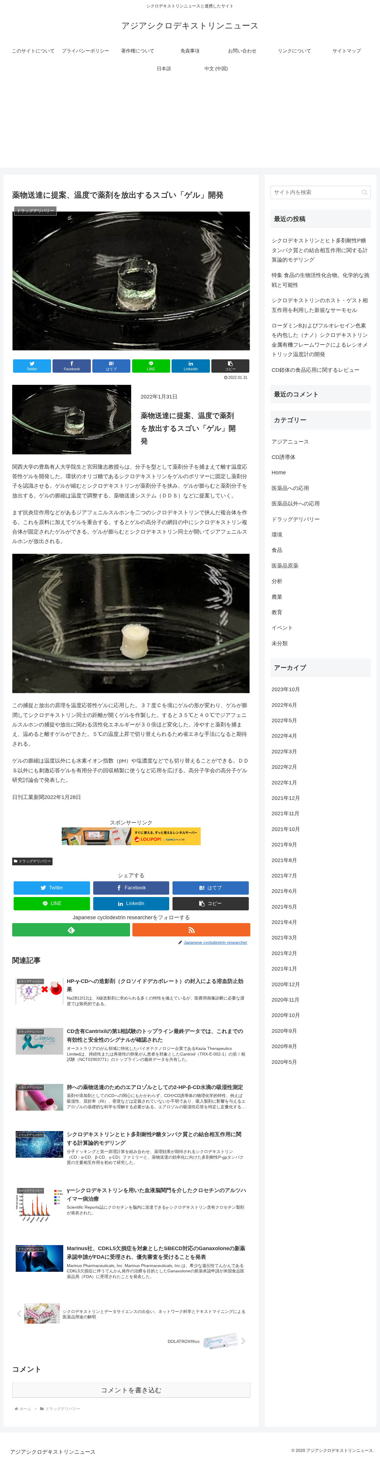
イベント (282, 628)
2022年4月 (284, 736)
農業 (277, 597)
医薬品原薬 (285, 566)
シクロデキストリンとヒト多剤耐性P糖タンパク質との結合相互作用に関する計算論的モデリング (320, 250)
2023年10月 (286, 690)
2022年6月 (284, 705)
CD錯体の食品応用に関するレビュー (316, 370)
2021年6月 (284, 891)
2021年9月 (284, 845)
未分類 (280, 643)
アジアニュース (290, 442)
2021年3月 (284, 938)
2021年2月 (284, 953)
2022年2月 (284, 767)
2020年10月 (286, 1015)
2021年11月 (286, 814)
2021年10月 (286, 829)
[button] (230, 366)
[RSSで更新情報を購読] (191, 929)
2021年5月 (284, 907)
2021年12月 (286, 798)
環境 (277, 535)
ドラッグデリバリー (35, 861)
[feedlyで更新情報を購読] (71, 929)
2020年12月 (286, 984)
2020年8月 (284, 1047)
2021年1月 (284, 969)
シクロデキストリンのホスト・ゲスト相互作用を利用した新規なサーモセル (320, 305)
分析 (277, 581)
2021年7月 (284, 876)
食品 (277, 550)
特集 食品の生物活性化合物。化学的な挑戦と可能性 (320, 280)
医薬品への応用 (290, 488)
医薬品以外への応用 (296, 504)
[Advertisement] (190, 126)
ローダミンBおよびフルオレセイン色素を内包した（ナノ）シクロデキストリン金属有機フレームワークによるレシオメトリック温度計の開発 (320, 340)
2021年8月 (284, 860)
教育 (277, 612)
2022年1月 (284, 783)
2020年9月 (284, 1031)
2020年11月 (286, 1000)
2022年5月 (284, 720)
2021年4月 (284, 922)
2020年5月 (284, 1062)
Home (279, 473)
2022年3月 (284, 752)
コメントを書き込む (131, 1390)
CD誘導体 (283, 457)
